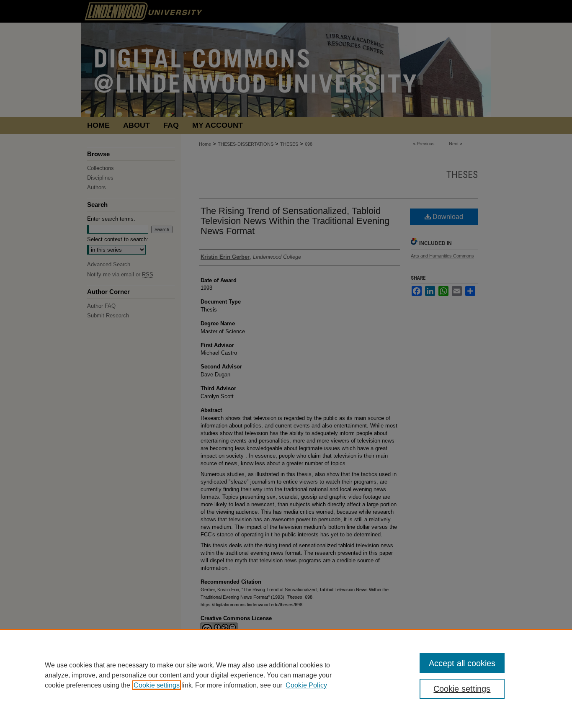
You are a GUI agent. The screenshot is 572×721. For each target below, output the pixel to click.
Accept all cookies (462, 663)
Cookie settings (157, 685)
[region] (286, 675)
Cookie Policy (306, 685)
